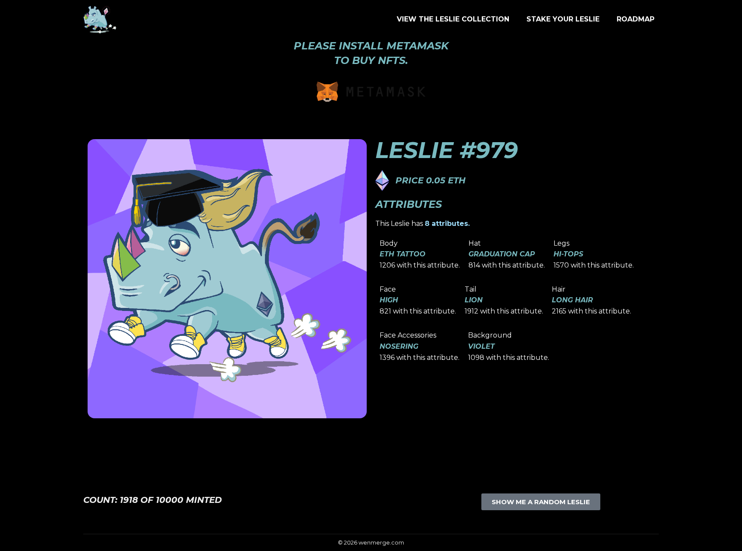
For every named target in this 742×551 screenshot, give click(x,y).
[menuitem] (453, 19)
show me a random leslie (541, 502)
